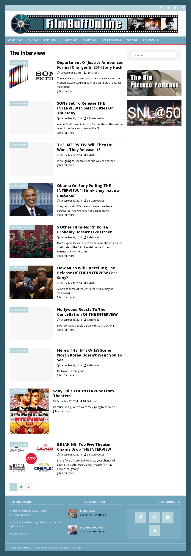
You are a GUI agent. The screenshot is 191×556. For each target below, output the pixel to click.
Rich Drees (93, 72)
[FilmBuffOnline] (95, 34)
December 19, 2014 (71, 200)
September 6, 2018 (70, 72)
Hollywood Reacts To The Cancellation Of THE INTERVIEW (87, 312)
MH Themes (75, 547)
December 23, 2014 (71, 118)
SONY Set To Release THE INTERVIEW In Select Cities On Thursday (85, 108)
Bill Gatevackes (95, 118)
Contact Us (150, 40)
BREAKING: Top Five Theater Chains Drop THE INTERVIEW (84, 447)
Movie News (15, 40)
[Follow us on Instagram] (175, 8)
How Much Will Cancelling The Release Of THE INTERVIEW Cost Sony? (87, 272)
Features (50, 40)
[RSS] (183, 8)
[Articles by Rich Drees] (72, 515)
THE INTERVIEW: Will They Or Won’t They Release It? (84, 147)
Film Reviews (69, 40)
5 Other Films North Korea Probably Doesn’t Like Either (84, 229)
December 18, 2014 (71, 237)
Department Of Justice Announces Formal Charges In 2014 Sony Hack (90, 65)
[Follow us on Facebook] (161, 8)
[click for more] (66, 91)
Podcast (131, 40)
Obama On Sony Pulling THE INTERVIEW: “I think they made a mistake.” (88, 190)
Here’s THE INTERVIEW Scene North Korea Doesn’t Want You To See (89, 355)
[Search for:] (154, 55)
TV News (33, 40)
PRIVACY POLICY (18, 534)
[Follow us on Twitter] (168, 8)
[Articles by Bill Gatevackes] (72, 532)
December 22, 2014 (71, 155)
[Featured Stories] (31, 241)
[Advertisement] (154, 153)
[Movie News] (31, 76)
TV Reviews (89, 40)
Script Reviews (111, 40)
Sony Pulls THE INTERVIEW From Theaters (83, 393)
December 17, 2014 (67, 401)
